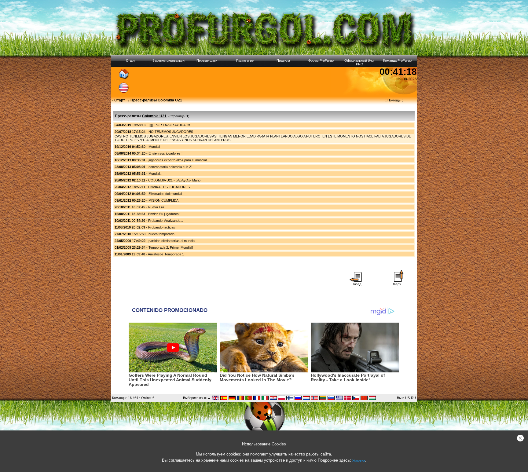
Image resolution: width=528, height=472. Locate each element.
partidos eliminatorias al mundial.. (172, 241)
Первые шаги (206, 60)
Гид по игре (245, 60)
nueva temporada (161, 234)
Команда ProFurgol (397, 60)
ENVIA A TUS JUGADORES (169, 187)
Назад (356, 284)
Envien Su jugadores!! (164, 214)
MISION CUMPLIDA (163, 200)
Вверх (396, 284)
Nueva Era (156, 207)
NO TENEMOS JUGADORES (170, 132)
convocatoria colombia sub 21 (170, 167)
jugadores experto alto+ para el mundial (177, 160)
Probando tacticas (161, 227)
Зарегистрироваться (168, 60)
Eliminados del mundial (165, 194)
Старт (130, 60)
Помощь (394, 100)
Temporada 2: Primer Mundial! (170, 247)
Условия (358, 460)
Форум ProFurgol (321, 60)
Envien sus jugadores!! (165, 153)
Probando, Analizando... (165, 220)
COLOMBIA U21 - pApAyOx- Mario (174, 180)
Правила (283, 60)
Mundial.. (155, 173)
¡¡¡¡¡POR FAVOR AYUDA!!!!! (169, 125)
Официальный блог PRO (359, 62)
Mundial (154, 146)
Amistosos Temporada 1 (166, 254)
